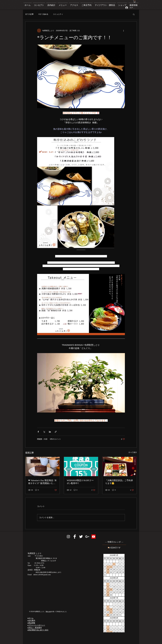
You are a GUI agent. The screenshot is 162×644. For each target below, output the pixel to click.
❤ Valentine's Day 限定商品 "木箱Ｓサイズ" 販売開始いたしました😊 (42, 482)
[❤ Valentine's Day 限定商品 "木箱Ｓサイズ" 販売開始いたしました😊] (42, 466)
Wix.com (48, 611)
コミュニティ (58, 14)
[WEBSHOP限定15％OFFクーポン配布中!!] (81, 466)
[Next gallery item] (122, 383)
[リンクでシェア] (56, 432)
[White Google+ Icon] (87, 537)
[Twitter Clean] (81, 537)
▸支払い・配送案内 (35, 627)
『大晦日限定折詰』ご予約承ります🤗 (119, 481)
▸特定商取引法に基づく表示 (38, 630)
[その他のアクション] (123, 30)
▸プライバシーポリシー (36, 625)
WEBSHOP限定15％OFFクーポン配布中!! (80, 481)
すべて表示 (132, 452)
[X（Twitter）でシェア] (44, 432)
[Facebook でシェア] (38, 432)
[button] (134, 1)
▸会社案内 (31, 620)
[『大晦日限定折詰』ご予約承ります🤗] (119, 466)
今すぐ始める (43, 14)
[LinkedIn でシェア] (50, 432)
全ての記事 (29, 14)
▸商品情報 (31, 623)
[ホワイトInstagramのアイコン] (68, 537)
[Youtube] (93, 537)
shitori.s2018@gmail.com (42, 574)
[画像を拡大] (81, 383)
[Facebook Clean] (75, 537)
